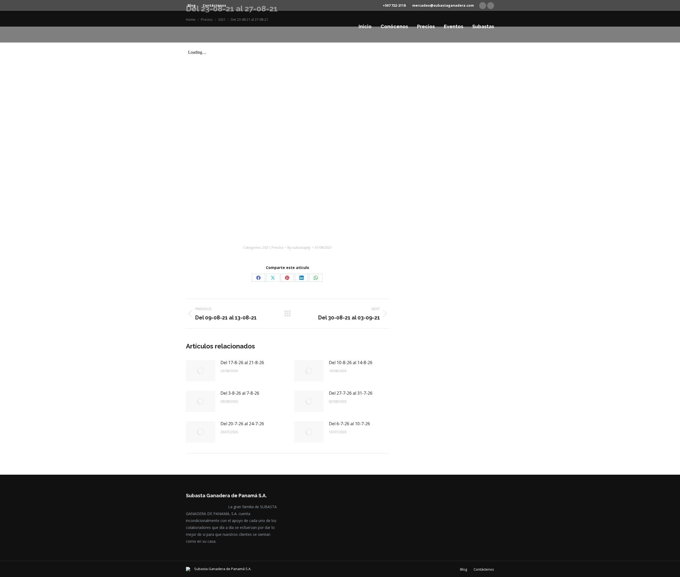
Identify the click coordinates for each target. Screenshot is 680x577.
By (299, 247)
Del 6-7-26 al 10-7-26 (349, 424)
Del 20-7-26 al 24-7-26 (242, 424)
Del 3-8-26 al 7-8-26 (239, 393)
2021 (266, 247)
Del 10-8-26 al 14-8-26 (350, 362)
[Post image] (200, 370)
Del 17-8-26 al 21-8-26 (242, 362)
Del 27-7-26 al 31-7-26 (350, 393)
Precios (277, 247)
